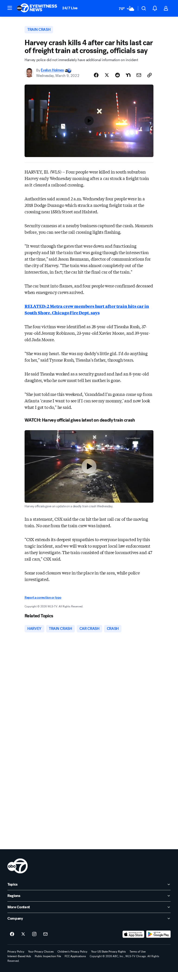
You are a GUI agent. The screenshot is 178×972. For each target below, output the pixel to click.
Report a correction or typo (43, 597)
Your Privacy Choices (41, 951)
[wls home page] (17, 865)
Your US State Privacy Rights (108, 951)
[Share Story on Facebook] (96, 75)
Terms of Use (138, 951)
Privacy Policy (15, 951)
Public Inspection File (48, 956)
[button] (10, 8)
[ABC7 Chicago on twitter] (23, 934)
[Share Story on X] (107, 75)
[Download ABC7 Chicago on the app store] (133, 934)
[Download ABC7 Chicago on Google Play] (158, 934)
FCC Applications (75, 956)
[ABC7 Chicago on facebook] (12, 934)
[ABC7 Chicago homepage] (36, 8)
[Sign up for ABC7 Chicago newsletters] (45, 934)
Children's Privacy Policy (72, 951)
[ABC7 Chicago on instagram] (34, 934)
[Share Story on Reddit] (117, 75)
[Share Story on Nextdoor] (128, 75)
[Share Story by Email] (139, 75)
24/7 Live (70, 8)
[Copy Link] (149, 75)
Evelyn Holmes (52, 70)
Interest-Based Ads (19, 956)
